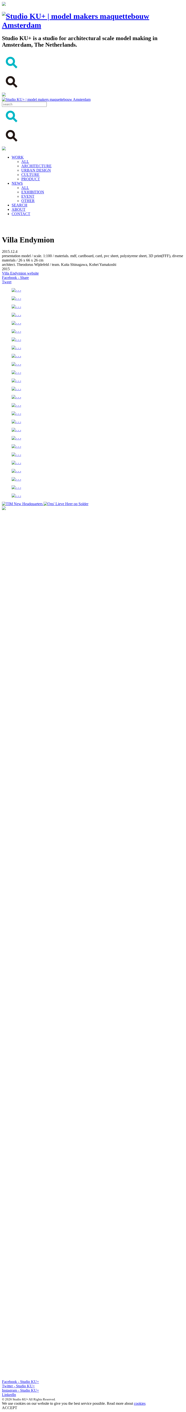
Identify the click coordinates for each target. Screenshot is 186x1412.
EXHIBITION (32, 192)
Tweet (6, 282)
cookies (140, 1403)
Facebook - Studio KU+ (20, 1382)
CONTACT (21, 214)
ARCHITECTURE (36, 166)
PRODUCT (30, 179)
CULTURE (30, 175)
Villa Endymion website (20, 273)
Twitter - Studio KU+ (18, 1386)
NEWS (17, 183)
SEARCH (19, 205)
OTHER (28, 201)
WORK (18, 157)
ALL (25, 162)
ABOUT (18, 209)
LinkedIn (9, 1395)
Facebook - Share (15, 278)
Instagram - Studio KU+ (20, 1390)
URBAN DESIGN (36, 170)
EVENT (27, 196)
